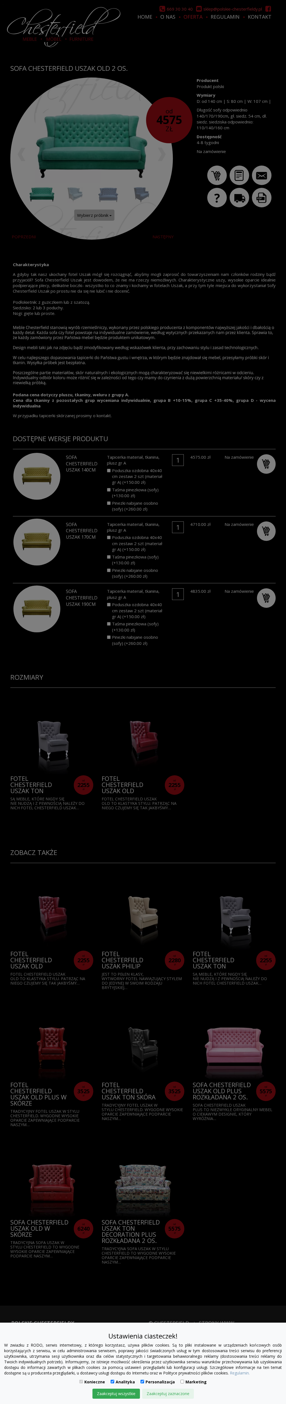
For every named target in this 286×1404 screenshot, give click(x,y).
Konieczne (94, 1381)
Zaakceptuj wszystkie (116, 1393)
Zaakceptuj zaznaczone (168, 1393)
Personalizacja (160, 1381)
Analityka (125, 1381)
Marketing (196, 1381)
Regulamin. (240, 1373)
